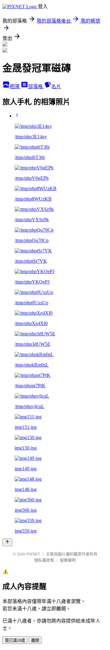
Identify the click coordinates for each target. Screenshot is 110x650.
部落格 (36, 86)
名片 (56, 86)
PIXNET (33, 554)
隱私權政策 (44, 560)
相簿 (15, 86)
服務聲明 (68, 560)
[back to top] (7, 542)
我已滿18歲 (15, 640)
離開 (35, 640)
